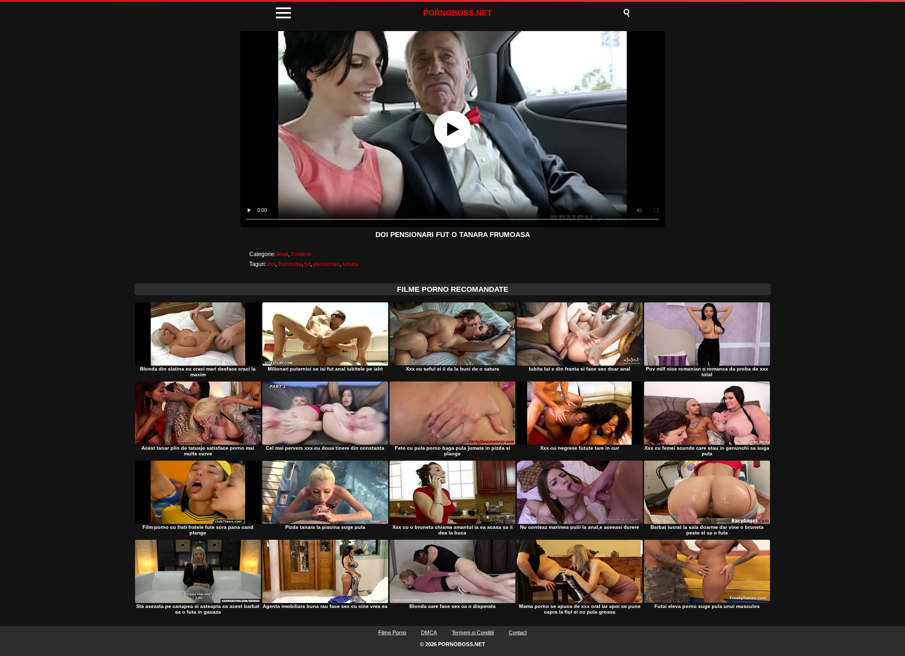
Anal (282, 254)
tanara (350, 264)
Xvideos (301, 254)
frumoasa (290, 264)
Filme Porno (392, 633)
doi (271, 264)
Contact (518, 633)
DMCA (429, 633)
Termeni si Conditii (473, 633)
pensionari (326, 264)
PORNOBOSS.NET (457, 12)
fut (307, 264)
